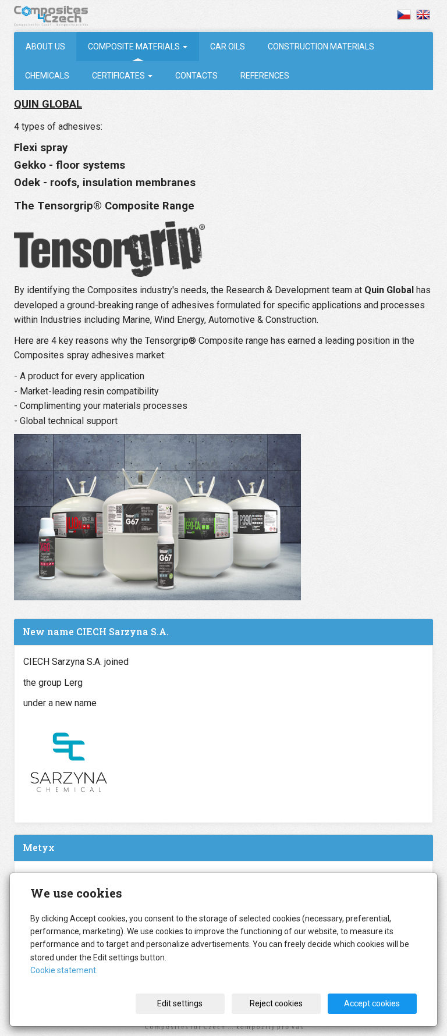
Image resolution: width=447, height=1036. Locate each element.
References (264, 75)
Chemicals (47, 75)
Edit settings (180, 1003)
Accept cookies (372, 1003)
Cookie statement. (64, 970)
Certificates (119, 75)
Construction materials (321, 46)
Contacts (196, 75)
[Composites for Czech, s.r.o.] (60, 16)
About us (45, 46)
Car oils (227, 46)
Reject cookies (276, 1003)
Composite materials (135, 46)
